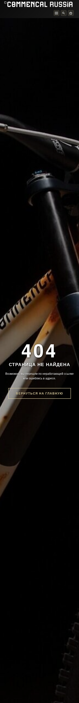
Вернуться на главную (39, 393)
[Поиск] (63, 13)
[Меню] (56, 13)
